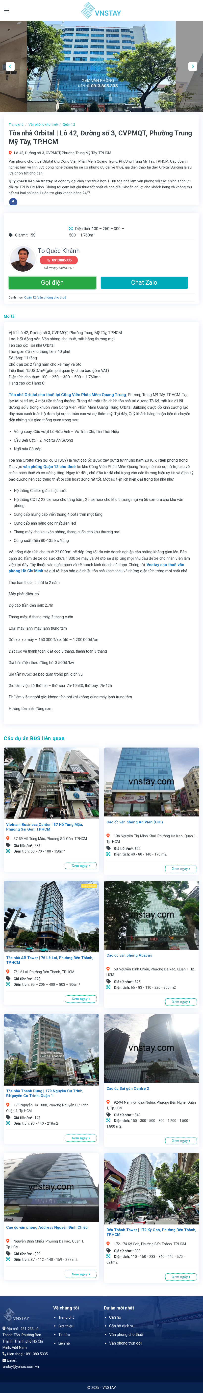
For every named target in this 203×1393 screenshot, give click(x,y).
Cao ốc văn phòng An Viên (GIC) (134, 822)
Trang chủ (16, 124)
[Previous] (10, 66)
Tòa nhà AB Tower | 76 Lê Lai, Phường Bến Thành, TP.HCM (49, 960)
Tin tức (64, 1335)
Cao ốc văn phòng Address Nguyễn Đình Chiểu (47, 1227)
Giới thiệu (65, 1326)
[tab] (9, 316)
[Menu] (7, 10)
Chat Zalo (144, 282)
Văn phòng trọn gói (125, 1343)
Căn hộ (115, 1317)
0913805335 (62, 260)
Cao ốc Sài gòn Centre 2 (127, 1088)
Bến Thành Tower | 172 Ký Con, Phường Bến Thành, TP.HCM (151, 1232)
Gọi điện (52, 282)
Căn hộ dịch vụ (121, 1326)
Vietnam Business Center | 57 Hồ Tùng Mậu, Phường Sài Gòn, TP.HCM (44, 827)
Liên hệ (64, 1343)
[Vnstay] (101, 10)
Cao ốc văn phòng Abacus (129, 955)
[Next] (192, 66)
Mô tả (9, 316)
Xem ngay (80, 866)
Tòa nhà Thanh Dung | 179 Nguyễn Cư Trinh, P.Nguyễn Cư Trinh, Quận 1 (44, 1093)
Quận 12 (69, 124)
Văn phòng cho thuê (43, 124)
